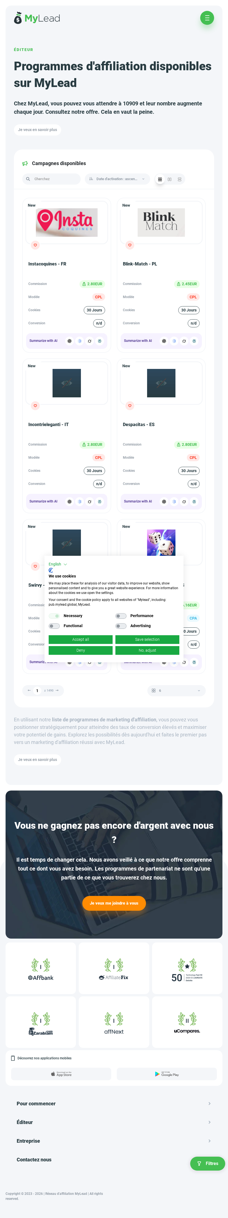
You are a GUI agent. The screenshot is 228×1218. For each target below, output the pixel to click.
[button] (58, 564)
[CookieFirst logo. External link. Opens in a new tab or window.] (51, 570)
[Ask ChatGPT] (69, 341)
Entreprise (28, 1141)
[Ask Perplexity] (99, 341)
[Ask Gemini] (79, 341)
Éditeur (23, 49)
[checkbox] (54, 616)
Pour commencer (36, 1103)
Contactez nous (34, 1160)
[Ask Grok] (89, 341)
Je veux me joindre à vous (114, 903)
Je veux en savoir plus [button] (37, 129)
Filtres (212, 1163)
